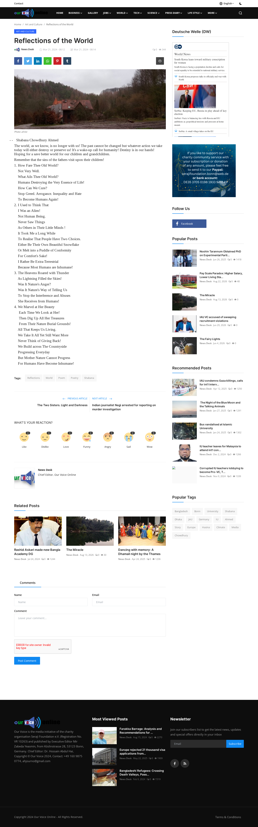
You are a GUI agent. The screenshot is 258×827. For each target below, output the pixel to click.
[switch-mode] (240, 3)
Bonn (197, 511)
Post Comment (27, 661)
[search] (240, 13)
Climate (220, 527)
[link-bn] (204, 170)
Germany (204, 519)
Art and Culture (33, 24)
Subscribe (235, 744)
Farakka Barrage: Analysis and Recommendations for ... (141, 730)
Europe (191, 527)
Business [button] (74, 13)
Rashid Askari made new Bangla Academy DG (37, 552)
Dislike (45, 446)
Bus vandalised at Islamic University (216, 426)
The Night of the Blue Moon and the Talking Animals (220, 404)
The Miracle (74, 550)
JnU (190, 519)
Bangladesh (181, 511)
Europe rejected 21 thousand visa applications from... (142, 751)
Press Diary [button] (172, 13)
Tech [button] (136, 13)
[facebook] (174, 763)
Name (18, 595)
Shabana (89, 378)
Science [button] (152, 13)
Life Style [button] (194, 13)
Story (178, 527)
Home (59, 13)
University (212, 511)
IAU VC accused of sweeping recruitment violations (218, 318)
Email (95, 595)
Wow (149, 446)
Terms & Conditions (228, 817)
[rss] (185, 763)
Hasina (206, 527)
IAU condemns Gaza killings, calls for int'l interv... (221, 382)
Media (235, 527)
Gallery (93, 13)
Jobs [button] (106, 13)
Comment (20, 611)
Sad (129, 446)
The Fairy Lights (210, 338)
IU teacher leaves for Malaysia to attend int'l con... (220, 448)
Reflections (33, 378)
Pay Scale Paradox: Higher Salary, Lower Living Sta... (221, 275)
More (211, 13)
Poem (61, 378)
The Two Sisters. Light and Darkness (62, 405)
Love (66, 446)
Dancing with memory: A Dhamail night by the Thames (139, 552)
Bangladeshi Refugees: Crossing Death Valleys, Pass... (142, 772)
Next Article (100, 398)
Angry (107, 446)
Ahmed (229, 519)
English (227, 3)
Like (24, 446)
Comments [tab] (28, 583)
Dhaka (178, 519)
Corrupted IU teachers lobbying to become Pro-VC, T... (221, 470)
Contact (18, 3)
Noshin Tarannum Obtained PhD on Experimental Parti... (220, 253)
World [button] (121, 13)
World (49, 378)
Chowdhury (181, 535)
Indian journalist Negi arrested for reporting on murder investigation (124, 407)
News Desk (45, 470)
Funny (86, 446)
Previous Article (77, 398)
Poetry (74, 378)
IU (217, 519)
